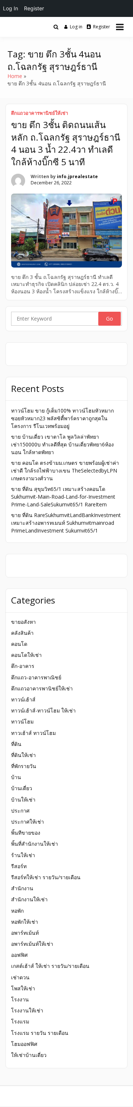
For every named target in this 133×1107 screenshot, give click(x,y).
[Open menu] (119, 27)
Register (101, 27)
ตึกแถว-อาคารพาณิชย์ (36, 677)
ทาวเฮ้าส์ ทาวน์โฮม (33, 732)
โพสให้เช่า (23, 988)
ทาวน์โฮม (22, 721)
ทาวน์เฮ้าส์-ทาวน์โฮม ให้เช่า (43, 710)
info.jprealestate (77, 176)
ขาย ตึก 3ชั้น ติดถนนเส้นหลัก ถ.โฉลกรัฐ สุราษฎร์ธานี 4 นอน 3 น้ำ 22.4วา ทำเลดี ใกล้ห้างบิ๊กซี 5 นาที (65, 143)
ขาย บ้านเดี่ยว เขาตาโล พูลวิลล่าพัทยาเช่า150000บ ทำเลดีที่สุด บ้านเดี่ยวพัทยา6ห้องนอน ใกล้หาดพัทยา (62, 444)
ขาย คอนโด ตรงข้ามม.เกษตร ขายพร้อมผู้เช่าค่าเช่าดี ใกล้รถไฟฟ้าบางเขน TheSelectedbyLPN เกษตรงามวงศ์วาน (65, 470)
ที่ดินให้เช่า (23, 754)
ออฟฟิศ (19, 954)
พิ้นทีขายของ (25, 832)
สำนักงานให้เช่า (29, 899)
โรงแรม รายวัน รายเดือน (39, 1032)
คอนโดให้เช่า (26, 654)
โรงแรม (20, 1021)
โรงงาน (20, 999)
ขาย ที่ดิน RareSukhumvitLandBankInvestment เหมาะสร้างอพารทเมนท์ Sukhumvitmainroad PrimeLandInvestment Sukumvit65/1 (66, 523)
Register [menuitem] (34, 8)
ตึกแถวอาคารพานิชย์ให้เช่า (39, 113)
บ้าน (16, 777)
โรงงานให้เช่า (27, 1010)
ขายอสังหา (23, 621)
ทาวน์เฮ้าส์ (23, 699)
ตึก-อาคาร (22, 665)
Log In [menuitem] (10, 8)
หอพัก (17, 910)
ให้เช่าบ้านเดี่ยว (29, 1054)
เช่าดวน (20, 977)
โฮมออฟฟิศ (24, 1043)
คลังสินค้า (22, 632)
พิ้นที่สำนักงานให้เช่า (34, 843)
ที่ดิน (16, 743)
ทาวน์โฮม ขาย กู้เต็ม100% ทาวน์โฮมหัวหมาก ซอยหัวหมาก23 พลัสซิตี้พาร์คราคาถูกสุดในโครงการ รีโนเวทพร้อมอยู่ (62, 418)
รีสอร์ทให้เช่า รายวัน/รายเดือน (46, 877)
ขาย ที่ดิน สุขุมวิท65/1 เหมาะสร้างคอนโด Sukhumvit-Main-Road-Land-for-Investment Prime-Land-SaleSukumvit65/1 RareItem (63, 496)
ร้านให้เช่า (23, 855)
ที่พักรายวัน (23, 766)
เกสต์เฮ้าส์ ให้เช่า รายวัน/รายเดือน (50, 965)
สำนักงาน (22, 888)
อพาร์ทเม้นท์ (25, 932)
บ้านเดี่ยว (21, 788)
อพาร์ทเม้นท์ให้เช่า (32, 943)
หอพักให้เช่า (24, 921)
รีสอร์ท (19, 866)
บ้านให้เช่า (23, 799)
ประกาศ (20, 810)
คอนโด (19, 643)
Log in (76, 27)
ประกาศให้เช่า (27, 821)
